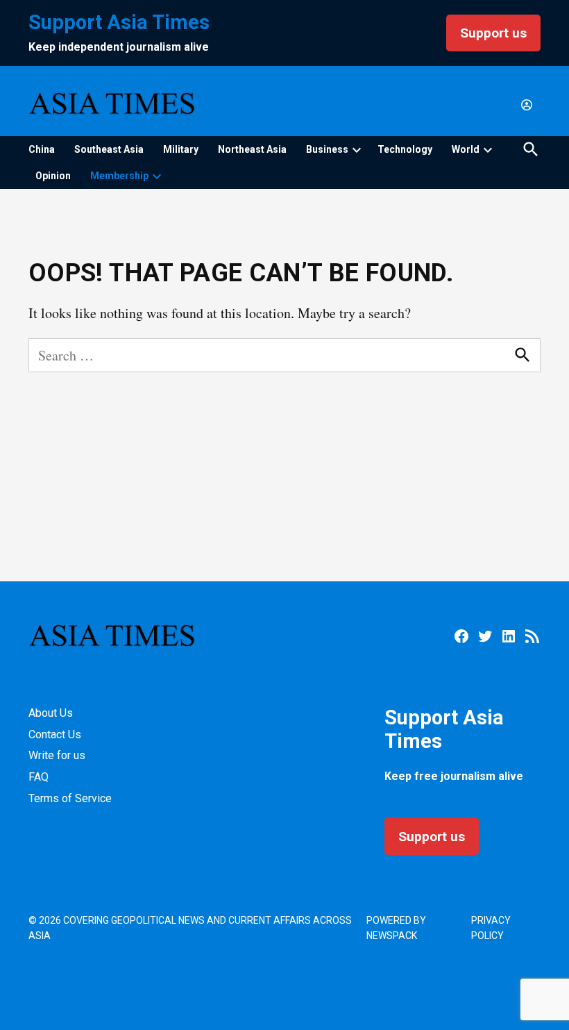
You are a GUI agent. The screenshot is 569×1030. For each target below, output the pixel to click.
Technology (404, 149)
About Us (50, 713)
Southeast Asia (109, 149)
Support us (493, 33)
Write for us (56, 755)
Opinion (53, 175)
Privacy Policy (491, 928)
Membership (119, 175)
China (41, 149)
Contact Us (54, 734)
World (465, 149)
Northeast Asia (252, 149)
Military (180, 149)
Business (327, 149)
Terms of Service (70, 798)
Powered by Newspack (396, 928)
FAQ (38, 776)
